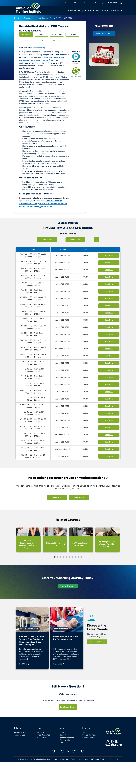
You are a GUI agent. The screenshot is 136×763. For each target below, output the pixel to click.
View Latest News (96, 642)
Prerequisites (57, 34)
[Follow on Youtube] (74, 751)
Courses (70, 10)
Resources (101, 10)
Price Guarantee (43, 735)
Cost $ (104, 26)
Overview (26, 34)
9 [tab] (78, 557)
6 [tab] (69, 557)
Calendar (57, 40)
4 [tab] (64, 557)
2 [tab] (58, 557)
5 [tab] (67, 557)
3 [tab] (61, 557)
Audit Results (42, 737)
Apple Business (88, 737)
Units (41, 34)
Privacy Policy (20, 732)
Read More (23, 664)
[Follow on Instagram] (81, 751)
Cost (41, 40)
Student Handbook (67, 737)
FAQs (62, 732)
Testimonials (65, 740)
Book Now (57, 497)
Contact (63, 735)
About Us (115, 10)
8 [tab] (75, 557)
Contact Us (94, 3)
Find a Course (66, 586)
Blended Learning (38, 48)
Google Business (89, 735)
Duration (26, 40)
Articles (75, 3)
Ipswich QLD (75, 240)
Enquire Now (79, 497)
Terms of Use (19, 735)
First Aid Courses (41, 18)
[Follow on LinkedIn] (61, 751)
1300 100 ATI (113, 3)
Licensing (72, 34)
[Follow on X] (68, 751)
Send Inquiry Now (67, 707)
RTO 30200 (41, 732)
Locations (84, 3)
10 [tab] (81, 557)
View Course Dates (104, 34)
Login (102, 3)
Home (67, 3)
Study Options (85, 10)
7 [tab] (72, 557)
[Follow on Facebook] (54, 751)
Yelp (84, 732)
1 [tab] (55, 557)
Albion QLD (47, 240)
